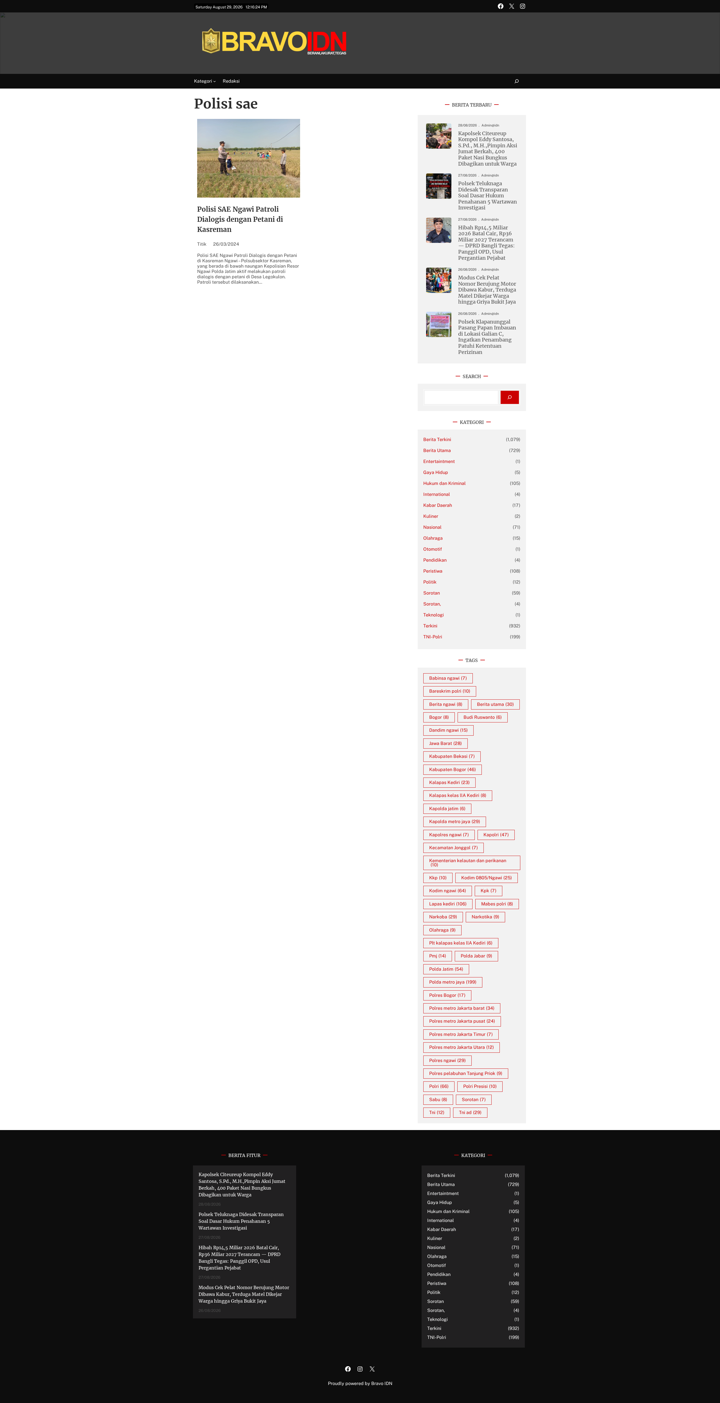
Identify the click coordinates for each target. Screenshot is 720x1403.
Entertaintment (439, 461)
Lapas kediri (448, 904)
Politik (429, 582)
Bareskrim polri (449, 691)
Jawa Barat (445, 743)
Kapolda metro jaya (454, 821)
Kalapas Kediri (449, 782)
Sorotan (431, 593)
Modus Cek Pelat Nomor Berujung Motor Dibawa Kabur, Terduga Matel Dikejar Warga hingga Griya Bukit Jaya (487, 290)
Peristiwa (432, 571)
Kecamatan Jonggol (453, 847)
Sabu (438, 1099)
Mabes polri (497, 904)
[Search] (510, 397)
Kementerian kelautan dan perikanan (467, 862)
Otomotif (432, 549)
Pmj (437, 956)
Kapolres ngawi (449, 834)
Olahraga (433, 538)
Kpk (488, 890)
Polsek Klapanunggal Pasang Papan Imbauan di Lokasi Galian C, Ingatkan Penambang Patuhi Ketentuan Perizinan (487, 337)
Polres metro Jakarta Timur (461, 1034)
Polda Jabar (476, 956)
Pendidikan (435, 560)
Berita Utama (437, 450)
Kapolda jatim (447, 808)
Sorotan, (432, 604)
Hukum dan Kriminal (444, 483)
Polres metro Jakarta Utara (461, 1047)
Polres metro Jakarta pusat (462, 1021)
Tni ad (470, 1112)
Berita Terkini (437, 439)
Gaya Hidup (435, 472)
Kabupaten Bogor (452, 769)
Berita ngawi (445, 704)
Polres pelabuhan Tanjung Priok (465, 1073)
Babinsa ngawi (448, 678)
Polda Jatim (446, 969)
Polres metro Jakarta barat (461, 1008)
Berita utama (495, 704)
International (436, 494)
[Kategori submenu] (214, 81)
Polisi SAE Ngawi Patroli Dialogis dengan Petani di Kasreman (240, 219)
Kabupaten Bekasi (452, 756)
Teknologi (433, 615)
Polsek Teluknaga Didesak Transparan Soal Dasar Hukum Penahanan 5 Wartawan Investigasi (487, 195)
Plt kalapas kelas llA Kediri (460, 943)
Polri (439, 1086)
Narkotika (485, 916)
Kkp (438, 877)
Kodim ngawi (447, 890)
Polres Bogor (447, 995)
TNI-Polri (432, 637)
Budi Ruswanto (483, 717)
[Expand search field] (513, 81)
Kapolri (496, 834)
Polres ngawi (447, 1060)
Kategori (203, 81)
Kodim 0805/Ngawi (486, 877)
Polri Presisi (480, 1086)
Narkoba (443, 916)
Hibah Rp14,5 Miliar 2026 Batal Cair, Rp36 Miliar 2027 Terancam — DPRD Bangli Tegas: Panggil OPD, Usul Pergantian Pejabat (486, 243)
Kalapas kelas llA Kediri (457, 795)
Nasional (432, 527)
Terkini (430, 626)
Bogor (439, 717)
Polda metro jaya (452, 982)
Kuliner (430, 516)
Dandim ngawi (448, 730)
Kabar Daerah (437, 505)
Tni (436, 1112)
